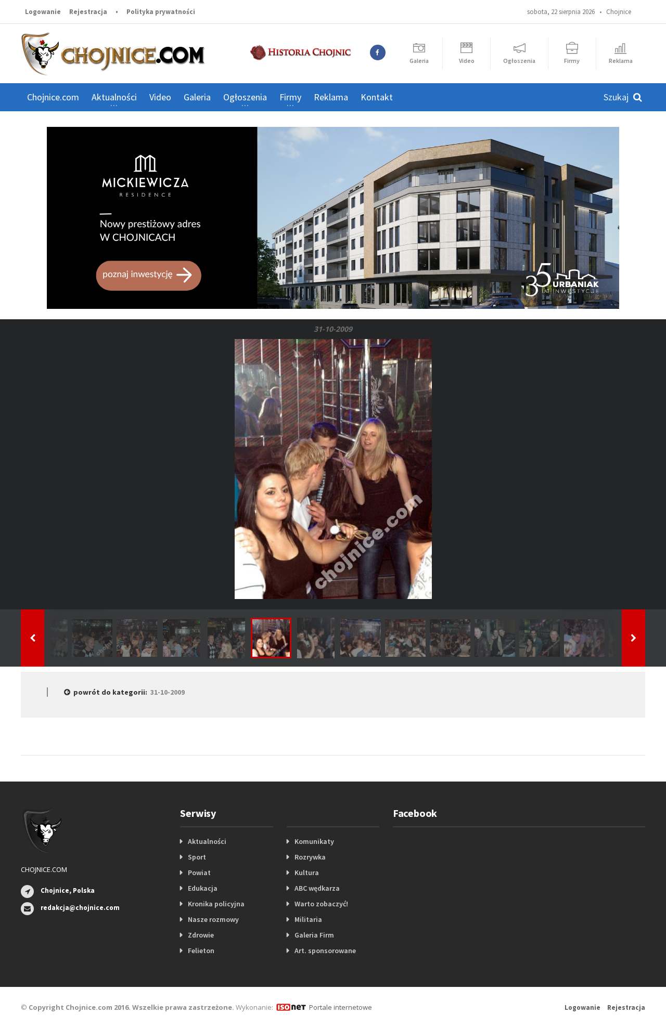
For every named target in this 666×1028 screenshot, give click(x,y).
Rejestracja (88, 11)
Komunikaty (314, 841)
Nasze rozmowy (213, 919)
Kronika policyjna (216, 903)
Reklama (331, 97)
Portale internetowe (340, 1007)
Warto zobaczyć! (321, 903)
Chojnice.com (53, 97)
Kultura (306, 872)
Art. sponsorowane (325, 950)
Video (160, 97)
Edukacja (202, 888)
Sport (197, 857)
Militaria (308, 919)
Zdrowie (201, 935)
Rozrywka (310, 857)
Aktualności (207, 841)
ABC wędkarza (317, 888)
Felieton (201, 950)
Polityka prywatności (160, 11)
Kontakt (377, 97)
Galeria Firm (314, 935)
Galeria (197, 97)
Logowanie (43, 11)
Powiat (199, 872)
